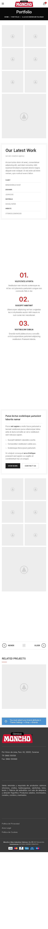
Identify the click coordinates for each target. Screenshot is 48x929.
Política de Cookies (10, 832)
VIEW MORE (13, 466)
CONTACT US (30, 466)
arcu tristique (29, 453)
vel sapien (15, 426)
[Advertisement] (24, 876)
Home (6, 17)
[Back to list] (24, 645)
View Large (44, 666)
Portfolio (15, 17)
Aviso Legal (6, 828)
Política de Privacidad (10, 824)
